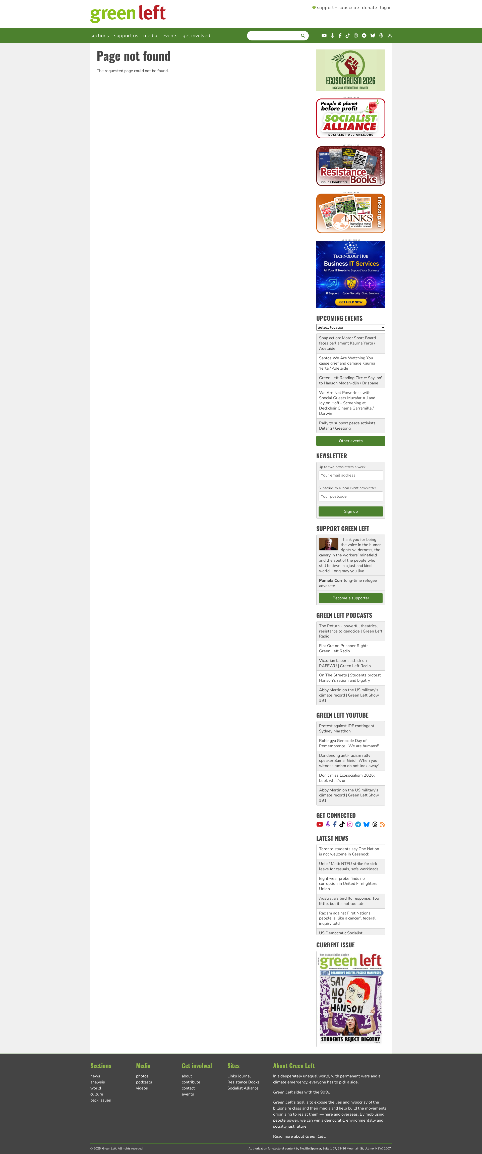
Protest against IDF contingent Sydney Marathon (346, 728)
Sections (99, 35)
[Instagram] (349, 824)
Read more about (299, 1136)
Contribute (191, 1082)
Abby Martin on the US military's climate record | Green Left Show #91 (349, 695)
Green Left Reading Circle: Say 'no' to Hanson (350, 380)
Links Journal (239, 1076)
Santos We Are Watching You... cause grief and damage (347, 360)
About (187, 1076)
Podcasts (144, 1082)
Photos (142, 1076)
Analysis (97, 1082)
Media (150, 35)
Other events (351, 441)
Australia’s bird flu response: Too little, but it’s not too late (349, 891)
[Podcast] (328, 824)
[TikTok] (342, 824)
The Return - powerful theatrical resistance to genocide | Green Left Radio (350, 631)
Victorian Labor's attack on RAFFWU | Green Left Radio (345, 663)
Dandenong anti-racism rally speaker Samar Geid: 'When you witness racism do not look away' (349, 761)
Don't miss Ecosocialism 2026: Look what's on (347, 778)
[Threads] (375, 824)
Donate (369, 8)
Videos (142, 1088)
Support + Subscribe (338, 8)
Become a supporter (351, 598)
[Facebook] (335, 824)
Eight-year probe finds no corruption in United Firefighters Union (348, 874)
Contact (188, 1088)
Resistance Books (243, 1082)
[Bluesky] (367, 824)
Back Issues (100, 1100)
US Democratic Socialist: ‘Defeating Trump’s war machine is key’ (350, 929)
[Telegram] (358, 824)
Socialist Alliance (243, 1088)
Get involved (196, 35)
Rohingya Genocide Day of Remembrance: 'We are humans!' (349, 743)
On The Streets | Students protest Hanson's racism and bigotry (350, 677)
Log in (386, 8)
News (95, 1076)
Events (169, 35)
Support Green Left (342, 528)
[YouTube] (319, 824)
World (95, 1088)
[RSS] (382, 824)
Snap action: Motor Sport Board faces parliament (347, 340)
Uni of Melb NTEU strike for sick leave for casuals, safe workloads (349, 856)
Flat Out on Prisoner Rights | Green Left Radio (345, 648)
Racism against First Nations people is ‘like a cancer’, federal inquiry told (347, 909)
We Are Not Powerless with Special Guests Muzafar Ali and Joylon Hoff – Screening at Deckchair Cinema (347, 400)
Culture (96, 1094)
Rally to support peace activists (347, 423)
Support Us (126, 35)
